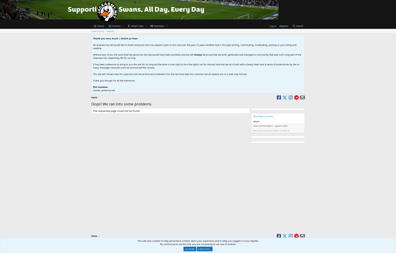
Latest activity (97, 31)
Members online (263, 116)
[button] (123, 26)
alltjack (256, 121)
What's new (137, 25)
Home (100, 25)
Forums (116, 25)
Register (110, 31)
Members (159, 25)
